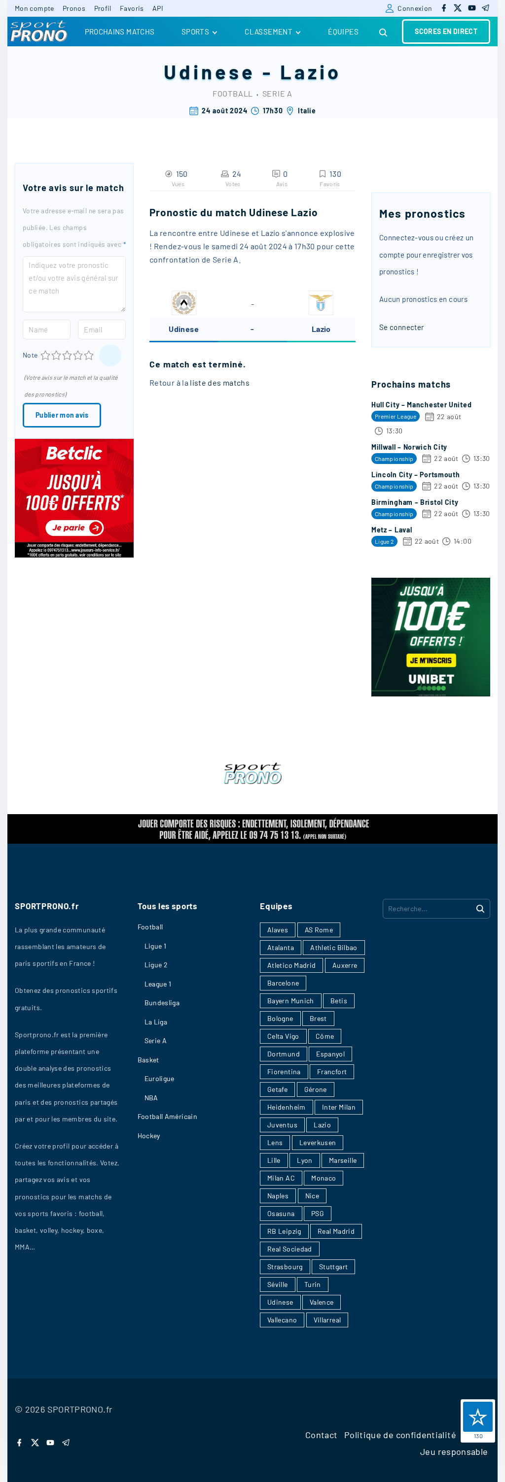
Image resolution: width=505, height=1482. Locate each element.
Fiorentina (284, 1071)
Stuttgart (333, 1266)
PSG (317, 1213)
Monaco (323, 1178)
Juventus (282, 1124)
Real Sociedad (289, 1249)
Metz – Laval (391, 530)
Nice (312, 1195)
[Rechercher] (480, 908)
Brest (318, 1018)
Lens (275, 1142)
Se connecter (401, 327)
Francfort (332, 1071)
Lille (274, 1160)
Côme (325, 1036)
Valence (322, 1302)
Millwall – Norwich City (409, 447)
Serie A (277, 93)
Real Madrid (336, 1231)
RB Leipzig (284, 1231)
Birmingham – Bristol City (415, 502)
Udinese (209, 71)
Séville (277, 1284)
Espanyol (330, 1054)
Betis (338, 1000)
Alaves (277, 929)
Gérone (315, 1089)
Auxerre (345, 965)
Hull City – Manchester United (421, 404)
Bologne (280, 1018)
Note (30, 355)
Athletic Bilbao (333, 947)
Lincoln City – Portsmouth (415, 474)
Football (233, 93)
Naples (278, 1195)
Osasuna (281, 1213)
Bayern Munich (290, 1000)
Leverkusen (317, 1142)
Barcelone (283, 983)
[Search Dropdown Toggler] (383, 33)
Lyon (304, 1160)
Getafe (277, 1089)
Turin (312, 1284)
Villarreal (327, 1320)
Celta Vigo (283, 1036)
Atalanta (280, 947)
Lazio (310, 71)
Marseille (343, 1160)
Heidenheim (286, 1107)
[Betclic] (74, 554)
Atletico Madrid (291, 965)
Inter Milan (339, 1107)
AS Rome (319, 929)
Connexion (414, 8)
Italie (307, 110)
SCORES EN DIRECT (446, 31)
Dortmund (283, 1054)
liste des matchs (220, 382)
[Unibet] (430, 693)
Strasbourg (285, 1266)
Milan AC (281, 1178)
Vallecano (282, 1320)
